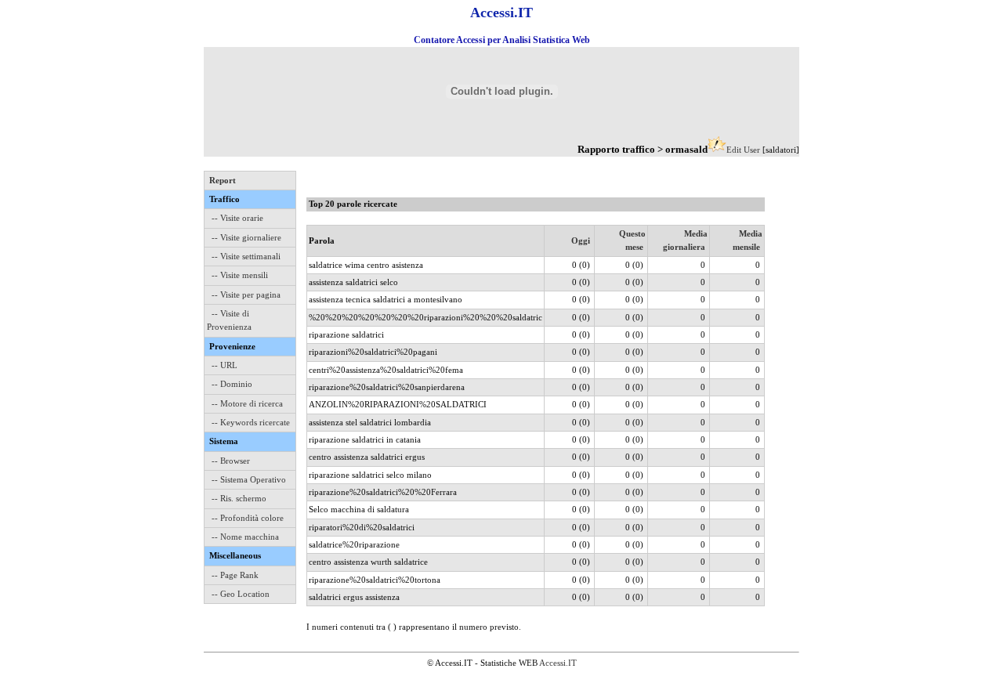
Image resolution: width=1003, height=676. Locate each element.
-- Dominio (232, 384)
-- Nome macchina (245, 536)
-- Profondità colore (248, 517)
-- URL (224, 365)
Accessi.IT (558, 662)
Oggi (580, 240)
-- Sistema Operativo (249, 479)
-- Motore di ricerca (247, 403)
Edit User (743, 149)
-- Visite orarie (237, 217)
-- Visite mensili (240, 275)
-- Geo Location (241, 593)
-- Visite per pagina (246, 294)
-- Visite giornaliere (246, 237)
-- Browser (231, 460)
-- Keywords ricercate (251, 422)
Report (222, 180)
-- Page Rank (235, 575)
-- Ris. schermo (239, 498)
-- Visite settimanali (246, 256)
